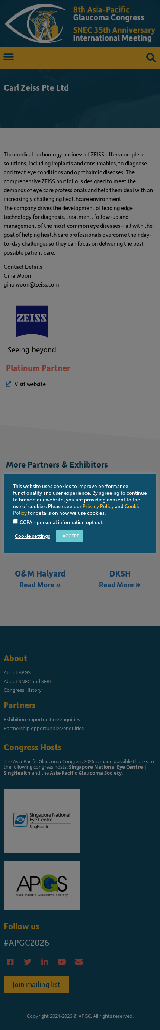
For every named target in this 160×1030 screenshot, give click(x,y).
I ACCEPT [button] (69, 536)
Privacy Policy (98, 506)
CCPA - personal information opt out (61, 522)
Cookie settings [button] (32, 536)
